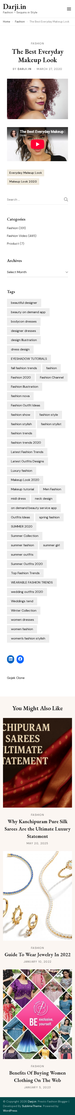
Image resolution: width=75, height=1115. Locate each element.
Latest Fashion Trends (27, 452)
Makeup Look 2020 (23, 181)
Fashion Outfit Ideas (25, 405)
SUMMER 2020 (21, 526)
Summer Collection (24, 536)
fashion (51, 368)
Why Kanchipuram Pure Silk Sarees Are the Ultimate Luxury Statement (38, 828)
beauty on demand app (28, 312)
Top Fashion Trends (25, 573)
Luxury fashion (21, 471)
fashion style (48, 415)
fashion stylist (51, 424)
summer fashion (22, 545)
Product (13, 243)
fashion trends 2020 (26, 442)
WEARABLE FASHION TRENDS (32, 582)
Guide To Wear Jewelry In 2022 (38, 954)
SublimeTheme (32, 1106)
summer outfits (22, 554)
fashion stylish (21, 424)
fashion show (20, 415)
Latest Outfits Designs (27, 461)
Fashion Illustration (24, 386)
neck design (43, 498)
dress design (20, 349)
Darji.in (14, 6)
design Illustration (24, 340)
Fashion (37, 43)
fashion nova (20, 396)
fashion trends (21, 433)
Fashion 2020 (21, 377)
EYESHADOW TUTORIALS (29, 359)
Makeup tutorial (22, 489)
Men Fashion (52, 489)
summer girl (51, 545)
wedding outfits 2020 (27, 592)
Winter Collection (23, 610)
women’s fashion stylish (28, 638)
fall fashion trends (24, 368)
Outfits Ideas (20, 517)
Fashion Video (17, 236)
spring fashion (49, 517)
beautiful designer (24, 303)
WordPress (10, 1110)
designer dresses (23, 331)
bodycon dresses (24, 321)
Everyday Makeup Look (25, 173)
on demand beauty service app (34, 508)
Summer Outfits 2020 (27, 564)
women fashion (22, 629)
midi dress (18, 498)
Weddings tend (22, 601)
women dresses (22, 620)
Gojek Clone (16, 678)
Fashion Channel (52, 377)
